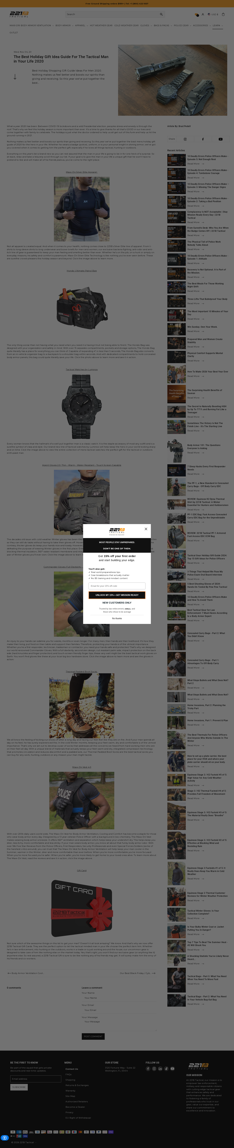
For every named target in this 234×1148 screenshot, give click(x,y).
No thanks (117, 618)
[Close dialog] (146, 529)
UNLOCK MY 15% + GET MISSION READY (117, 595)
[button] (117, 531)
